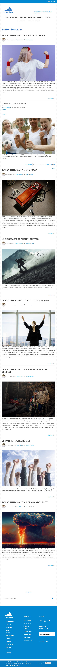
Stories (8, 650)
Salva (53, 168)
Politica (47, 17)
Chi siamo (31, 21)
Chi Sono (8, 638)
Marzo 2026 (27, 629)
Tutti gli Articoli (28, 640)
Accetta (48, 663)
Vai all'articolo (51, 99)
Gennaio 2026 (27, 634)
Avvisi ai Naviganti (29, 39)
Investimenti (14, 17)
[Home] (7, 9)
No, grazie (41, 663)
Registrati (53, 1)
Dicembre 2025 (28, 637)
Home (6, 17)
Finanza (23, 17)
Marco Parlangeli (19, 39)
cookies (17, 661)
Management (21, 21)
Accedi (48, 1)
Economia (31, 17)
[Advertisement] (28, 581)
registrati (53, 164)
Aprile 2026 (27, 626)
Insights (4, 114)
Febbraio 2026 (28, 631)
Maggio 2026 (27, 623)
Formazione (10, 644)
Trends (32, 243)
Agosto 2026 (27, 620)
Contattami (43, 642)
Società (39, 17)
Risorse (37, 21)
